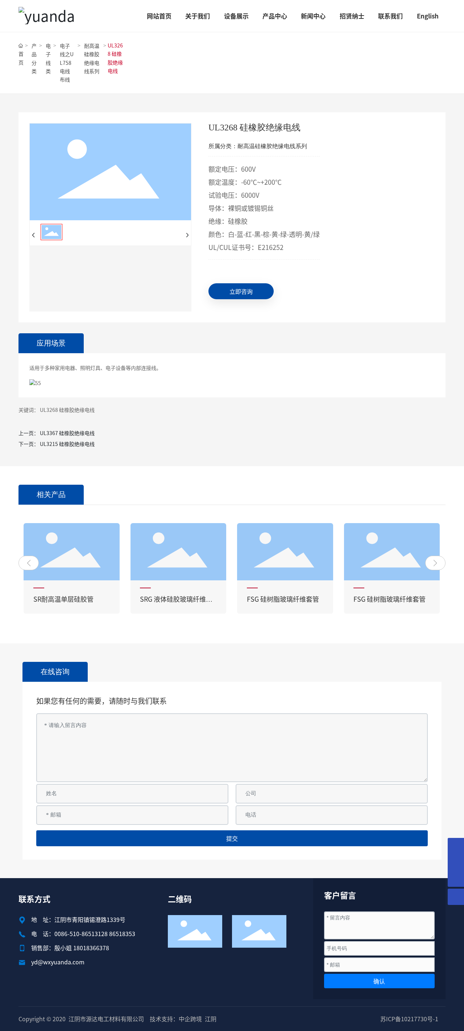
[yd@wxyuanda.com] (456, 862)
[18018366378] (456, 846)
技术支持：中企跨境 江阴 (183, 1018)
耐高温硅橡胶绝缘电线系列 (91, 58)
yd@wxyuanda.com (57, 961)
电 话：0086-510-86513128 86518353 (83, 933)
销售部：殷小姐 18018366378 (70, 947)
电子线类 (48, 58)
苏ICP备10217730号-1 (409, 1018)
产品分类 (34, 58)
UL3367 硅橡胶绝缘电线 (67, 433)
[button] (28, 563)
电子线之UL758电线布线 (67, 62)
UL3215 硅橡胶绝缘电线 (67, 443)
